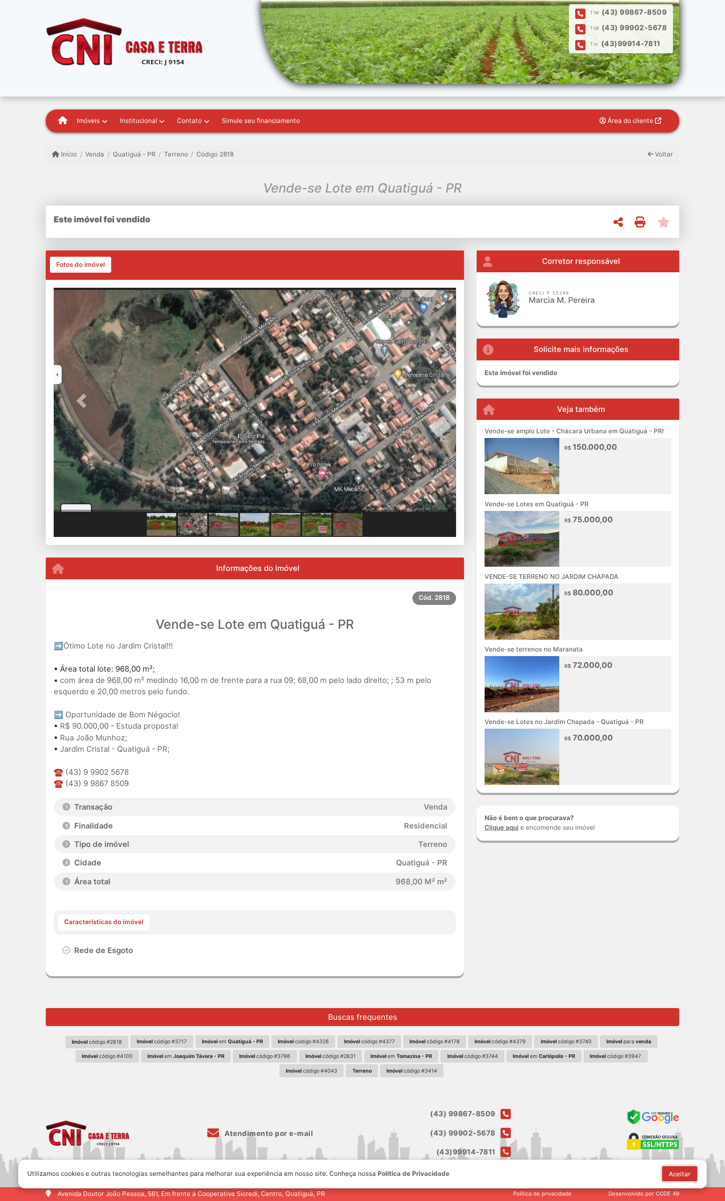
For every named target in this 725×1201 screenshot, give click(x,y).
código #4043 (311, 1071)
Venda (94, 154)
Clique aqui (502, 827)
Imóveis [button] (88, 121)
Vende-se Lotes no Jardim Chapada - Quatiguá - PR (564, 722)
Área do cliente (630, 121)
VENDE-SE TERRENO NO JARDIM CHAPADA (551, 577)
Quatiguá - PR (134, 154)
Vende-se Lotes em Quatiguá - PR (537, 504)
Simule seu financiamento (261, 121)
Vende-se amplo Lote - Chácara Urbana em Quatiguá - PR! (574, 431)
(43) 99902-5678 (634, 27)
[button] (84, 401)
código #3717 (162, 1041)
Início (68, 154)
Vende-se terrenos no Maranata (534, 649)
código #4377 (369, 1041)
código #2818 (97, 1042)
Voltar (663, 154)
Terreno (176, 154)
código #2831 (330, 1056)
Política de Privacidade (413, 1174)
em (232, 1041)
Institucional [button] (138, 121)
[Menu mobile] (62, 120)
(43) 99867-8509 (634, 12)
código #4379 (500, 1041)
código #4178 (434, 1041)
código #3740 (566, 1041)
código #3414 (411, 1071)
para (628, 1041)
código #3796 (264, 1056)
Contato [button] (189, 121)
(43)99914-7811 (630, 43)
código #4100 (107, 1056)
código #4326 (303, 1041)
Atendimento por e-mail (268, 1133)
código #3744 (472, 1056)
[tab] (80, 265)
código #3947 (615, 1056)
